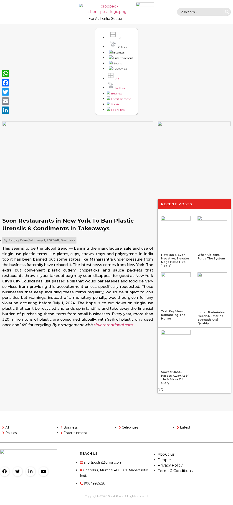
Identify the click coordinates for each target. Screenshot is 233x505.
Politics (122, 47)
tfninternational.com (113, 325)
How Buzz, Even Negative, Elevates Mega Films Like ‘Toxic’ (175, 260)
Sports (117, 63)
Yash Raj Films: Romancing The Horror (173, 315)
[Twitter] (17, 471)
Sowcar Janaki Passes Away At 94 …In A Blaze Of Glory (175, 377)
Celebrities (120, 69)
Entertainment (123, 58)
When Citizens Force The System (211, 256)
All (119, 37)
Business (118, 52)
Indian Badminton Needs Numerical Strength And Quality (211, 318)
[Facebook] (4, 471)
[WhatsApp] (5, 73)
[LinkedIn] (5, 110)
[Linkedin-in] (30, 471)
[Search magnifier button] (227, 12)
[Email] (5, 101)
